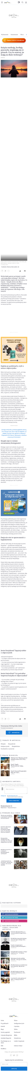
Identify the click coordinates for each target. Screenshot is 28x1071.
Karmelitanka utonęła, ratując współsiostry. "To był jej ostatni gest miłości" (19, 953)
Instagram (17, 1055)
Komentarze (14, 34)
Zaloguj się (3, 795)
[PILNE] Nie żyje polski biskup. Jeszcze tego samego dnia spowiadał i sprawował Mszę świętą (19, 940)
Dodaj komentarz (14, 800)
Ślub (2, 1045)
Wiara (22, 34)
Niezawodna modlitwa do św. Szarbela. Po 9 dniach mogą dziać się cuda (6, 840)
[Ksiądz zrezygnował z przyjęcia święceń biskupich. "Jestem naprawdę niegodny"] (5, 947)
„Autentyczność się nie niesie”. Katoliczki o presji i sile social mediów (6, 863)
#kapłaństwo (16, 746)
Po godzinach (4, 1023)
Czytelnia (16, 1026)
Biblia (15, 1035)
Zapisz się (14, 1068)
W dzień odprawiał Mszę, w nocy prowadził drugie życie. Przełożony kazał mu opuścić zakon (6, 830)
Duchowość (17, 1032)
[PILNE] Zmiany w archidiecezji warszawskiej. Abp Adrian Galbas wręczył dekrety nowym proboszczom (19, 967)
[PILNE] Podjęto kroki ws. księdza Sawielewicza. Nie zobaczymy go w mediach (18, 973)
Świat (2, 1020)
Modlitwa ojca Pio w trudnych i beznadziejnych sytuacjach (6, 851)
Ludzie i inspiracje (19, 1041)
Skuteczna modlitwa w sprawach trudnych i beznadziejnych (7, 817)
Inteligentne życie (19, 1023)
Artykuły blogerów (6, 1038)
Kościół (3, 57)
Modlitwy (3, 1048)
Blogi (2, 1029)
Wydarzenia (4, 34)
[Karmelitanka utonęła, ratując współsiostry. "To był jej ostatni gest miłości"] (5, 954)
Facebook (11, 1055)
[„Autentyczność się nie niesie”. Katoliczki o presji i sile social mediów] (20, 864)
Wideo (16, 1029)
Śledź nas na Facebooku (11, 914)
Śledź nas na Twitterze (11, 917)
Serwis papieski (5, 1032)
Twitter (14, 1055)
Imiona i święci (18, 1045)
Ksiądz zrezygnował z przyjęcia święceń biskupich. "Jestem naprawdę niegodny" (19, 946)
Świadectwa (17, 1038)
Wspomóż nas (15, 732)
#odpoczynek (5, 746)
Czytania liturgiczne (6, 1035)
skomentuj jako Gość (13, 795)
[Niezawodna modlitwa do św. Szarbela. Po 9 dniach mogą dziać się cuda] (20, 842)
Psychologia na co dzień (6, 1042)
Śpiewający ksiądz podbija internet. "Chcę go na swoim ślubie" (18, 960)
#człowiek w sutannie (7, 749)
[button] (19, 2)
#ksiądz (3, 744)
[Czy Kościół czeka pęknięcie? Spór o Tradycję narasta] (5, 980)
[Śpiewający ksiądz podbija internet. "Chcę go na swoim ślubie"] (5, 960)
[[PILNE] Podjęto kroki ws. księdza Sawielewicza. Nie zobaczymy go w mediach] (5, 974)
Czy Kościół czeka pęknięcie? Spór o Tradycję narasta (18, 978)
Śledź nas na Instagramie (12, 921)
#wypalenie (11, 744)
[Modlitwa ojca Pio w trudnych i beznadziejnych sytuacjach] (20, 853)
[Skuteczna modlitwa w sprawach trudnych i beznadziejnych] (20, 819)
